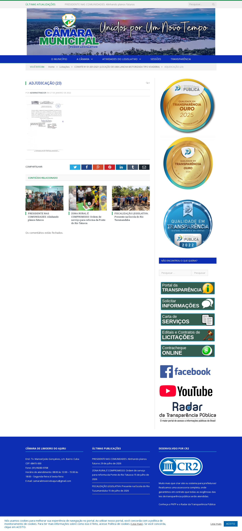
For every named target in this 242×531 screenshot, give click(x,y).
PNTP (173, 504)
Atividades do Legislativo (119, 59)
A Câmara (83, 59)
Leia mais (136, 524)
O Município (59, 59)
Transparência (181, 59)
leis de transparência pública (174, 496)
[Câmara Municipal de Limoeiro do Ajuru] (121, 30)
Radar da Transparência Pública (198, 504)
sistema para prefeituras (202, 483)
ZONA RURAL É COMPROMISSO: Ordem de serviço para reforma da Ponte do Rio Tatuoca (105, 4)
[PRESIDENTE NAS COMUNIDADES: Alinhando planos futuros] (44, 198)
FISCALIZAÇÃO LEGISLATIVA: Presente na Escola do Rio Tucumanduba (131, 216)
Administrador (38, 92)
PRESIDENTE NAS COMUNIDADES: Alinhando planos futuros (43, 216)
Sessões (156, 59)
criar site (180, 483)
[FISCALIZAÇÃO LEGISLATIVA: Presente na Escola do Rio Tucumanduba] (131, 198)
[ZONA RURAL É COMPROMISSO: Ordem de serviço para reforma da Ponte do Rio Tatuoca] (88, 198)
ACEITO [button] (230, 523)
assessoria (183, 487)
